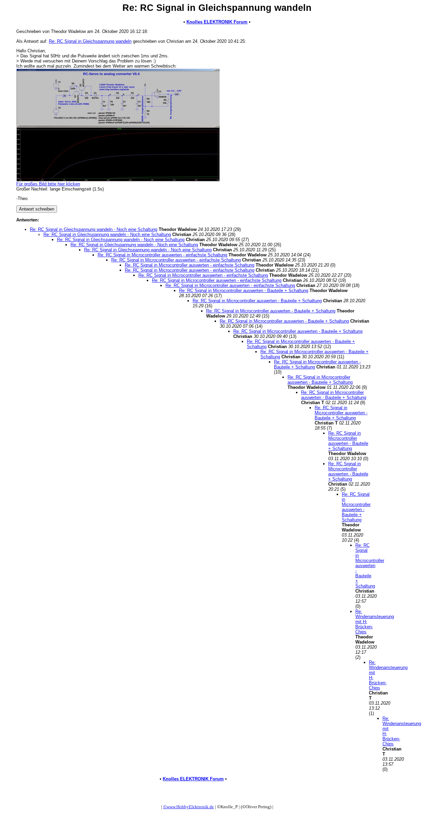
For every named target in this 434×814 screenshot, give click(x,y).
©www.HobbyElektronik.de (188, 806)
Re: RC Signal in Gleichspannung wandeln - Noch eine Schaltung (93, 229)
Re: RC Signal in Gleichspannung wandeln (90, 41)
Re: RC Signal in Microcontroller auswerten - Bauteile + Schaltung (243, 290)
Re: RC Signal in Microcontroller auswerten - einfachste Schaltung (162, 254)
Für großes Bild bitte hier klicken (48, 183)
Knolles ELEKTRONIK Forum (217, 21)
